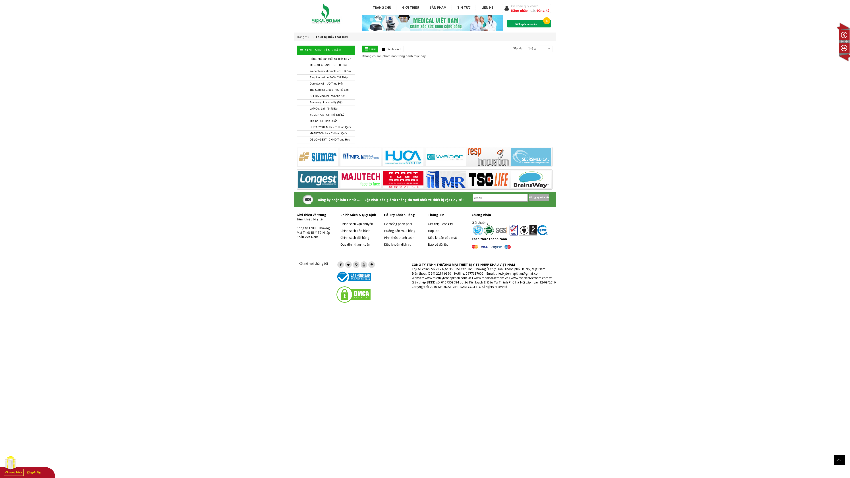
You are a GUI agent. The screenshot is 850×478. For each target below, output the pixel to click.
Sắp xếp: (518, 48)
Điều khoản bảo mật (442, 237)
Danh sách (394, 49)
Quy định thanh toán (355, 244)
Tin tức (464, 7)
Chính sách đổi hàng (354, 237)
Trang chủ (382, 7)
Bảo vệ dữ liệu (438, 244)
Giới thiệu (410, 7)
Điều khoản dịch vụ (397, 244)
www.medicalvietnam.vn (491, 278)
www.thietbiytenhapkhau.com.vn (448, 278)
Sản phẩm (438, 7)
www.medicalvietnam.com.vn (531, 278)
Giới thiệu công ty (440, 224)
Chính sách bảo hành (355, 231)
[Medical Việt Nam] (326, 12)
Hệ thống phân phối (398, 224)
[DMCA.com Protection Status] (353, 294)
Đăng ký (543, 10)
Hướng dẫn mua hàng (399, 231)
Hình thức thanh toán (399, 237)
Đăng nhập (520, 10)
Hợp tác (433, 231)
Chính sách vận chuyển (356, 224)
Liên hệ (487, 7)
